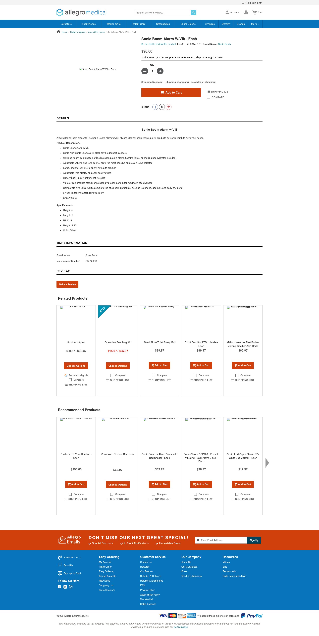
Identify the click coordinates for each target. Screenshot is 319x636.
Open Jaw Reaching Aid (118, 342)
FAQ (142, 585)
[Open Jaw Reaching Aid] (117, 322)
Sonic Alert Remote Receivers (117, 454)
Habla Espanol (148, 604)
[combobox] (165, 12)
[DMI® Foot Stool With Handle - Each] (201, 322)
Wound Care (114, 23)
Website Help (147, 599)
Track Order (105, 566)
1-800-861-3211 (254, 2)
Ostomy (226, 23)
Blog (225, 566)
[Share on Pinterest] (168, 107)
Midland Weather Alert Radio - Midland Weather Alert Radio (243, 343)
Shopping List (106, 585)
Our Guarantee (189, 566)
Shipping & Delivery (150, 576)
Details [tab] (62, 118)
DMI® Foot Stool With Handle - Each (201, 343)
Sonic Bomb (224, 44)
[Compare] (247, 12)
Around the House (96, 31)
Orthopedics (163, 23)
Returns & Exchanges (151, 580)
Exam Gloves (188, 23)
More (254, 23)
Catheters (66, 23)
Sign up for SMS (72, 573)
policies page (181, 627)
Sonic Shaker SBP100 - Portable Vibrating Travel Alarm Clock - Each (201, 457)
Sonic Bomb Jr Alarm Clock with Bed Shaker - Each (159, 455)
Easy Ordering (106, 571)
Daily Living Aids (77, 31)
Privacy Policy (147, 590)
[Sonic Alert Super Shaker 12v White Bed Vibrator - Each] (242, 434)
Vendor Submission (191, 576)
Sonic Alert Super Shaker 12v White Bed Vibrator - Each (243, 455)
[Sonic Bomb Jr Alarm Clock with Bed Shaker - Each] (159, 434)
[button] (227, 12)
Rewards (145, 566)
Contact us (146, 562)
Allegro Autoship (107, 576)
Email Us (68, 565)
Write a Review (67, 284)
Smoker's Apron (76, 342)
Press (184, 571)
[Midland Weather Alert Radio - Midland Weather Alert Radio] (242, 322)
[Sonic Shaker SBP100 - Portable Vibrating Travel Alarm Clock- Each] (201, 434)
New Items (104, 580)
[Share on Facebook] (155, 107)
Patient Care (138, 23)
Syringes (210, 23)
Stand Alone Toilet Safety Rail (159, 342)
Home (64, 31)
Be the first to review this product (158, 44)
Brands (241, 23)
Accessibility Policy (150, 594)
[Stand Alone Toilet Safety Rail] (159, 322)
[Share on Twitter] (162, 107)
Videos (226, 562)
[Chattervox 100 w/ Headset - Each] (76, 434)
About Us (186, 562)
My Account (105, 562)
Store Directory (107, 590)
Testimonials (229, 571)
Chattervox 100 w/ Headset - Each (76, 455)
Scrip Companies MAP (234, 576)
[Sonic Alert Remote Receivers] (117, 434)
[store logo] (81, 12)
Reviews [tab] (63, 271)
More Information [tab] (71, 243)
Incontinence (88, 23)
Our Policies (146, 571)
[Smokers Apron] (76, 322)
